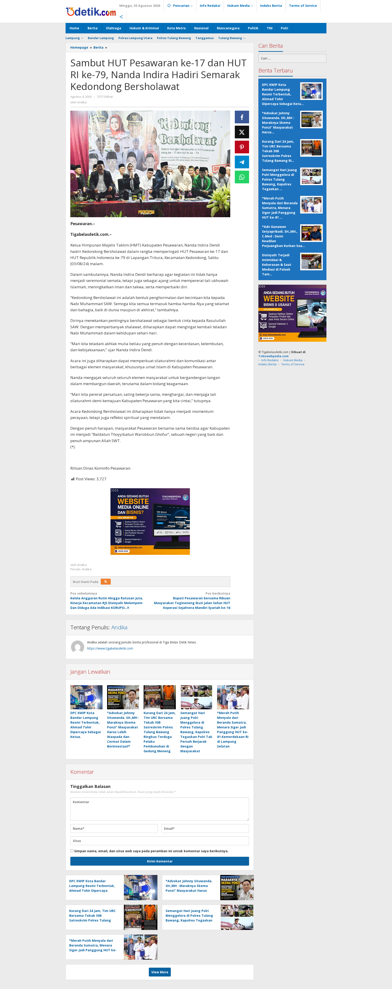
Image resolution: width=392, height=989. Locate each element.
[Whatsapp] (242, 177)
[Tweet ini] (242, 132)
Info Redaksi (270, 360)
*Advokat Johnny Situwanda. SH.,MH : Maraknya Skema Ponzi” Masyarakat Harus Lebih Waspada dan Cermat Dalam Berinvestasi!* (189, 890)
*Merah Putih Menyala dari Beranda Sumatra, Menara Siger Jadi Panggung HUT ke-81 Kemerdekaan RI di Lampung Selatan (93, 950)
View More (159, 972)
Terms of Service (292, 364)
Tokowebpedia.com (273, 356)
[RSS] (106, 582)
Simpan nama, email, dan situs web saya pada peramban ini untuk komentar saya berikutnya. (151, 851)
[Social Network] (121, 17)
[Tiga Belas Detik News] (91, 11)
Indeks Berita (267, 364)
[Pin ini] (242, 147)
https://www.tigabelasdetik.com (110, 648)
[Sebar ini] (242, 117)
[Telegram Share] (242, 162)
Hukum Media (292, 360)
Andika (119, 627)
